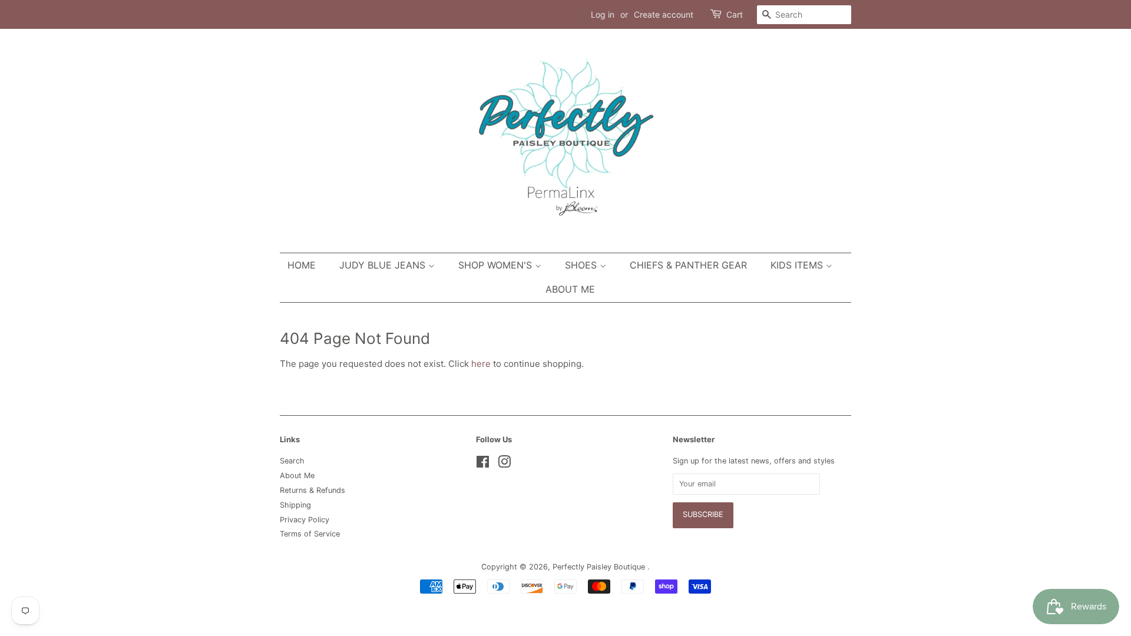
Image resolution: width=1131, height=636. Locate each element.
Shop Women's (496, 265)
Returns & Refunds (312, 490)
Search (292, 460)
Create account (663, 14)
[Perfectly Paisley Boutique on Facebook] (483, 464)
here (481, 363)
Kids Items (798, 265)
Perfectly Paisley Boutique (600, 566)
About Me (570, 289)
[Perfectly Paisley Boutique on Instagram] (504, 464)
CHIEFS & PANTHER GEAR (688, 265)
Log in (602, 14)
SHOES (582, 265)
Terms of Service (310, 533)
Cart (734, 14)
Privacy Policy (304, 519)
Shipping (295, 505)
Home (301, 265)
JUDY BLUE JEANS (383, 265)
